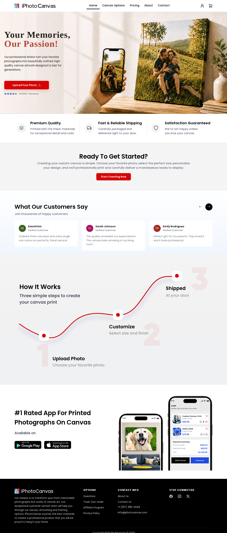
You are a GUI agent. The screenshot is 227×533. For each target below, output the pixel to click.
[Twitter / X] (188, 496)
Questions (89, 496)
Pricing (134, 5)
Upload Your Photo (24, 85)
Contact (164, 5)
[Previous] (200, 206)
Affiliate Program (93, 507)
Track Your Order (93, 502)
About (148, 5)
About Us (123, 496)
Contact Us (124, 502)
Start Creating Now (113, 176)
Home (93, 5)
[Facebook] (171, 496)
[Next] (208, 206)
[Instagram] (179, 496)
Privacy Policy (91, 513)
